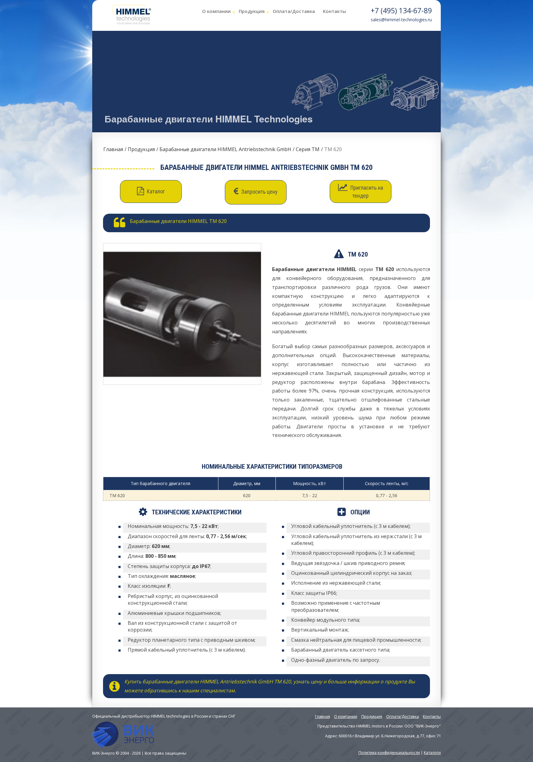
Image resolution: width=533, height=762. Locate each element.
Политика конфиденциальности (389, 752)
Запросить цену (259, 191)
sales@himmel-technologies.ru (401, 20)
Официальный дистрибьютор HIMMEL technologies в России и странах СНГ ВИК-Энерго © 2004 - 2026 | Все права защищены (163, 734)
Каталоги (432, 752)
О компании (216, 11)
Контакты (334, 11)
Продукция (252, 11)
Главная (113, 149)
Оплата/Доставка (294, 11)
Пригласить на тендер (366, 191)
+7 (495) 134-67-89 (401, 10)
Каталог (155, 191)
